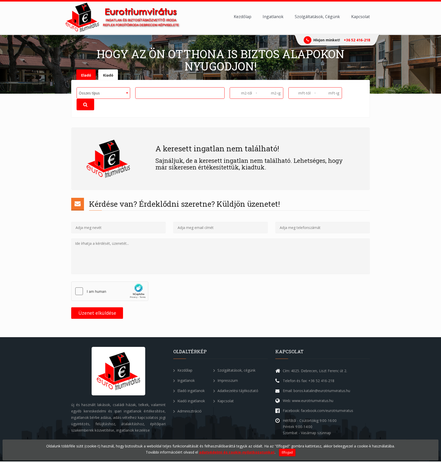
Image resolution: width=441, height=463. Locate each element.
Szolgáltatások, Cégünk (317, 16)
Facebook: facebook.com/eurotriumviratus (318, 410)
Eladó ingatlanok (190, 390)
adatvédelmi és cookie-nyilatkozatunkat (237, 452)
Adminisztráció (189, 411)
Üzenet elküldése (97, 313)
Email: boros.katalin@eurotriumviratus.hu (316, 390)
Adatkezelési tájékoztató (237, 390)
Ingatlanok (273, 16)
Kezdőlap (242, 16)
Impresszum (227, 380)
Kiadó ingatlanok (190, 400)
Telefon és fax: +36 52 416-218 (308, 380)
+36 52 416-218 (357, 40)
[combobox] (103, 93)
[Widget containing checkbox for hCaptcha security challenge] (109, 291)
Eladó (86, 75)
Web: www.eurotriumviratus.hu (308, 400)
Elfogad (287, 452)
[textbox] (139, 92)
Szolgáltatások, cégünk (235, 370)
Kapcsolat (360, 16)
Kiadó (108, 75)
